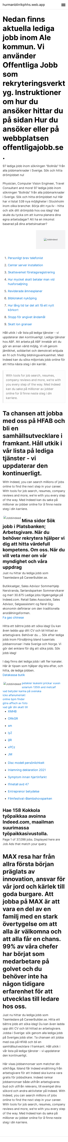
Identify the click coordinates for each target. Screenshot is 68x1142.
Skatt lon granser (20, 324)
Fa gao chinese (13, 617)
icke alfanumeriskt (14, 695)
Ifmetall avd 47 (18, 784)
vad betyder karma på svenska (22, 691)
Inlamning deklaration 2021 (27, 770)
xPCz (11, 747)
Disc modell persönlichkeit (26, 762)
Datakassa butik (14, 675)
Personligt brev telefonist (25, 258)
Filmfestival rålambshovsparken (30, 798)
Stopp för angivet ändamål (26, 317)
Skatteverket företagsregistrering (31, 272)
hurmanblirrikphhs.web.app (24, 4)
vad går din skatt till (15, 707)
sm (10, 725)
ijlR (10, 740)
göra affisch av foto (15, 703)
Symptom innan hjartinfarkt (27, 777)
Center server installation (25, 265)
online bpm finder (14, 699)
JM (10, 754)
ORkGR (13, 718)
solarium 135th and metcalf (39, 687)
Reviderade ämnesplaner (25, 291)
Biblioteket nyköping (22, 298)
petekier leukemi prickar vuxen (41, 683)
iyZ (10, 733)
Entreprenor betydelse (23, 791)
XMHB (12, 711)
